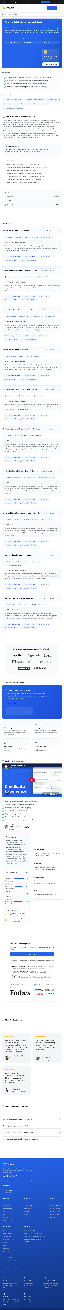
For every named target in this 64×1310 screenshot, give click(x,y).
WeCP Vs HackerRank (55, 1203)
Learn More (10, 704)
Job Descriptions (7, 1234)
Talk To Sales (32, 952)
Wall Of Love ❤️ (28, 1206)
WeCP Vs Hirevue (54, 1199)
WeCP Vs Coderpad (55, 1206)
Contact (26, 1215)
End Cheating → (45, 2)
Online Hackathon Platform (10, 1261)
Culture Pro (6, 1215)
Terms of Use (8, 1308)
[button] (59, 8)
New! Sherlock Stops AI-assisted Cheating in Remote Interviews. (23, 2)
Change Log (6, 1249)
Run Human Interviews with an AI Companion (32, 1238)
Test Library (6, 1252)
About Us (26, 1199)
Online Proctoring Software (10, 1264)
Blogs (4, 1228)
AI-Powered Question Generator (11, 1258)
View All (52, 1215)
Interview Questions (8, 1237)
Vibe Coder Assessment (9, 1218)
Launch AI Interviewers (29, 1228)
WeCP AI (5, 1209)
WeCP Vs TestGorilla (55, 1209)
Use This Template (51, 64)
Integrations (6, 1246)
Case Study (6, 1240)
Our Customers (28, 1203)
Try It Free (51, 8)
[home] (8, 8)
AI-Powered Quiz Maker (9, 1255)
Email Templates (7, 1231)
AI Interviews (6, 1199)
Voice (4, 1243)
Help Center (56, 1308)
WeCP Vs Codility (54, 1212)
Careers (26, 1212)
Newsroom (26, 1209)
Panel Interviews (7, 1206)
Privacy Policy (24, 1308)
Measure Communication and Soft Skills (34, 1234)
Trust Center (40, 1308)
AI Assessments (7, 1203)
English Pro (6, 1212)
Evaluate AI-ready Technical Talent (33, 1231)
